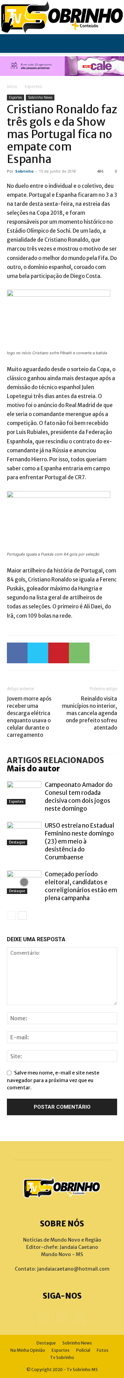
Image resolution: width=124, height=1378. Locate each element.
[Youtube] (80, 1317)
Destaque (17, 842)
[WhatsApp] (79, 653)
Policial (83, 1350)
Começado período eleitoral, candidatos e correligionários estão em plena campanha (81, 886)
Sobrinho (24, 171)
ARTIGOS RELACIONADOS (55, 760)
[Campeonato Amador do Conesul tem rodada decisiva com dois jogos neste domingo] (24, 793)
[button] (12, 43)
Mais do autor (33, 768)
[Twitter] (38, 653)
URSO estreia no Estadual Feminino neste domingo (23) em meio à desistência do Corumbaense (79, 841)
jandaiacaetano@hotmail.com (73, 1269)
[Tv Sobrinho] (62, 17)
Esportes (33, 86)
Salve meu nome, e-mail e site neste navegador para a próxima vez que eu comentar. (53, 1080)
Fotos (102, 1350)
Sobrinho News (40, 97)
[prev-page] (11, 915)
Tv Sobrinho (62, 1357)
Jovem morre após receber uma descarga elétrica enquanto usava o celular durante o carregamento (29, 716)
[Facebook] (17, 653)
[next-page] (22, 915)
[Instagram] (62, 1317)
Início (12, 86)
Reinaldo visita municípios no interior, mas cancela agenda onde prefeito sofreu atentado (89, 713)
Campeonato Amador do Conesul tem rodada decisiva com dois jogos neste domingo (79, 796)
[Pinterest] (58, 653)
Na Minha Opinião (27, 1350)
